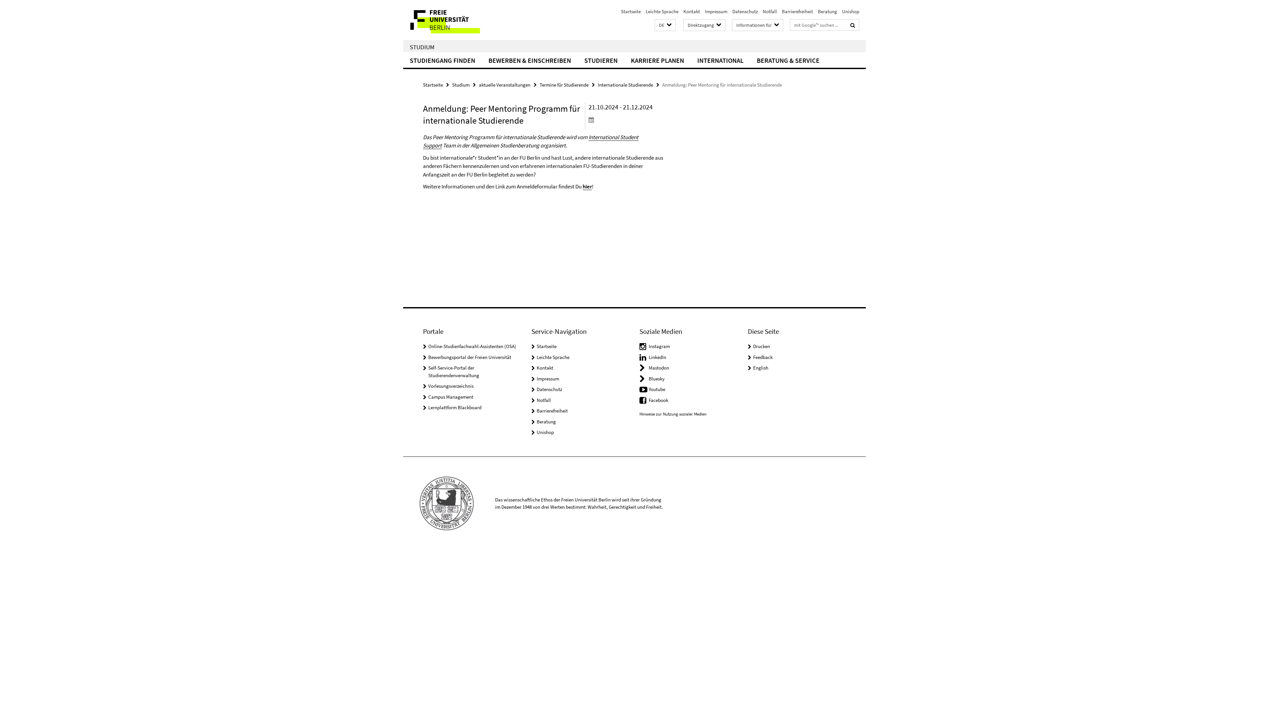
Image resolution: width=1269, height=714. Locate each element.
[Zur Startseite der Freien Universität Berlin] (458, 20)
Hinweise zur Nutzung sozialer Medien (673, 414)
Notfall (770, 11)
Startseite (631, 11)
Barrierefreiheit (797, 11)
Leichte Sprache (662, 11)
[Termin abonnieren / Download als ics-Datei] (627, 119)
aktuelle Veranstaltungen (504, 85)
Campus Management (450, 397)
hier (587, 186)
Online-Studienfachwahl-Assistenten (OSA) (472, 346)
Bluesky (657, 379)
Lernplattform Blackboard (454, 407)
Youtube (657, 389)
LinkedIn (657, 357)
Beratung (827, 11)
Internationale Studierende (625, 85)
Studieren (601, 60)
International (720, 60)
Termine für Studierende (564, 85)
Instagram (659, 346)
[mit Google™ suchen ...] (853, 25)
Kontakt (691, 11)
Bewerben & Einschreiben (529, 60)
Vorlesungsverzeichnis (451, 386)
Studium (422, 47)
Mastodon (659, 368)
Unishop (850, 11)
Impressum (716, 11)
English (760, 368)
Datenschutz (745, 11)
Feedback (763, 357)
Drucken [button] (761, 346)
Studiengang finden (442, 60)
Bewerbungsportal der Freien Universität (469, 357)
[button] (665, 25)
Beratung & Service (788, 60)
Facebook (658, 400)
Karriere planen (657, 60)
